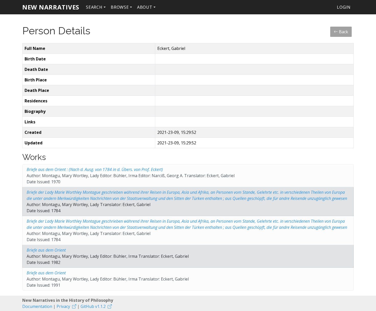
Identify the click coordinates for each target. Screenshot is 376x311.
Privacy (63, 306)
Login (344, 7)
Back (343, 32)
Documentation (37, 306)
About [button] (144, 7)
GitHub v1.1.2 (93, 306)
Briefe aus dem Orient (46, 250)
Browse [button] (120, 7)
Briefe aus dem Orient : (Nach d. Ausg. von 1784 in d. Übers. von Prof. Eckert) (95, 169)
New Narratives (50, 7)
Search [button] (94, 7)
